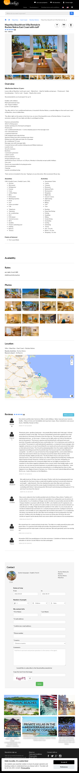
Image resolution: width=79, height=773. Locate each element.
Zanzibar (69, 734)
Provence (61, 712)
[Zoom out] (71, 363)
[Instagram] (60, 757)
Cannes (61, 710)
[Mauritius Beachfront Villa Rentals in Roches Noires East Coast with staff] (39, 54)
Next (64, 54)
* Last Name (45, 612)
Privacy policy (33, 756)
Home (25, 7)
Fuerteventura (39, 736)
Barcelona (66, 713)
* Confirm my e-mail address (22, 626)
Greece (26, 734)
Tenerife (25, 736)
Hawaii (44, 709)
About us (31, 752)
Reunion (7, 710)
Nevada (45, 711)
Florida (28, 705)
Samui (16, 737)
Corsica (36, 734)
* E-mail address (18, 619)
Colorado (50, 711)
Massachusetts (50, 709)
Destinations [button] (34, 7)
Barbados (27, 707)
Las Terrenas (33, 710)
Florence (66, 708)
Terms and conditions (35, 754)
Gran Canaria (47, 736)
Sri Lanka (27, 710)
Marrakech (65, 736)
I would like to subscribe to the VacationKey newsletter (34, 668)
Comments (16, 647)
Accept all (64, 762)
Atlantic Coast (36, 732)
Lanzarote (31, 736)
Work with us (33, 758)
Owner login (69, 2)
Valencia (72, 712)
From (15, 591)
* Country (16, 640)
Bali (7, 705)
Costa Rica (71, 736)
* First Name (17, 612)
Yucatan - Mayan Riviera (17, 710)
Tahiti (20, 712)
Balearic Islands (17, 708)
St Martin (16, 705)
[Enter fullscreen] (71, 357)
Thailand (11, 705)
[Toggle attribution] (72, 396)
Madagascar (62, 734)
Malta (53, 734)
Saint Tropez (70, 710)
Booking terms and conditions (50, 7)
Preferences (64, 767)
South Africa (70, 732)
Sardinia (41, 734)
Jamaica (21, 707)
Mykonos (30, 734)
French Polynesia (14, 712)
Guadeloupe (9, 707)
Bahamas (16, 707)
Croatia (49, 734)
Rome (61, 708)
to (41, 591)
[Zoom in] (71, 361)
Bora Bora (31, 712)
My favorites (56, 2)
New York (49, 708)
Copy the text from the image (22, 672)
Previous (15, 54)
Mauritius (25, 708)
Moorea (25, 712)
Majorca (52, 732)
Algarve (53, 736)
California (43, 708)
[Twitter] (52, 757)
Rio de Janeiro (63, 732)
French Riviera (28, 732)
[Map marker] (39, 375)
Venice (71, 708)
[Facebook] (48, 757)
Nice (65, 710)
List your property (42, 2)
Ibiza (48, 732)
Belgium (67, 712)
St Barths (22, 705)
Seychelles (31, 708)
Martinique (33, 705)
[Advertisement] (40, 249)
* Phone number (18, 633)
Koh (13, 737)
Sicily (45, 734)
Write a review (68, 415)
